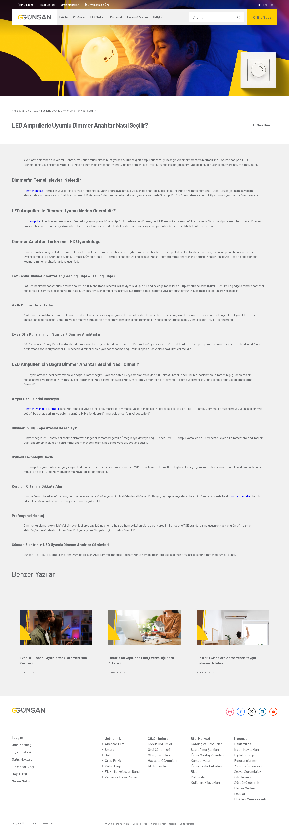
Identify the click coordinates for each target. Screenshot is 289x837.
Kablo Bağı (113, 766)
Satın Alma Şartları (205, 749)
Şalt (108, 755)
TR (259, 4)
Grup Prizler (114, 760)
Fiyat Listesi (47, 4)
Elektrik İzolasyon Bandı (122, 771)
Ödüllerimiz (242, 777)
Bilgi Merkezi (200, 738)
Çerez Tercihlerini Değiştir (163, 823)
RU (271, 4)
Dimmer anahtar (34, 190)
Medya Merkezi (245, 788)
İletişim (17, 737)
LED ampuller (32, 221)
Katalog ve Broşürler (206, 744)
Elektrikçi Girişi (23, 766)
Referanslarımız (245, 760)
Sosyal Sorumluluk (247, 771)
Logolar (239, 793)
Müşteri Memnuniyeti (250, 799)
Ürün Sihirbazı (26, 4)
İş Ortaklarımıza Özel (97, 4)
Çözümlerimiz (158, 738)
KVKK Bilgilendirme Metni (117, 823)
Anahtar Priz (114, 744)
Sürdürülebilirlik (246, 782)
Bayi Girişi (19, 774)
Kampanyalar (201, 760)
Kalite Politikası (186, 823)
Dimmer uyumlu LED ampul (41, 408)
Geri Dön (263, 125)
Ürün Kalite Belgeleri (206, 766)
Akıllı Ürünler (157, 766)
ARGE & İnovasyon (248, 766)
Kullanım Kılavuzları (205, 782)
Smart (109, 749)
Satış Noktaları (70, 4)
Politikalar (198, 777)
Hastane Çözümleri (162, 760)
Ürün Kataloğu (22, 745)
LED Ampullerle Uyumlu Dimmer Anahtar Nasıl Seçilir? (64, 110)
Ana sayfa (18, 110)
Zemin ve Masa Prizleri (121, 777)
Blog (28, 110)
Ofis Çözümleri (159, 755)
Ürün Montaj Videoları (207, 755)
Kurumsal (241, 738)
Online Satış (21, 781)
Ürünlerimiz (113, 738)
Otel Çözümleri (159, 749)
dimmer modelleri (240, 496)
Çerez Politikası (140, 823)
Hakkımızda (242, 744)
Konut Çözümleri (160, 744)
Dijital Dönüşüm (246, 755)
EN (265, 4)
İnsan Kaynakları (246, 749)
